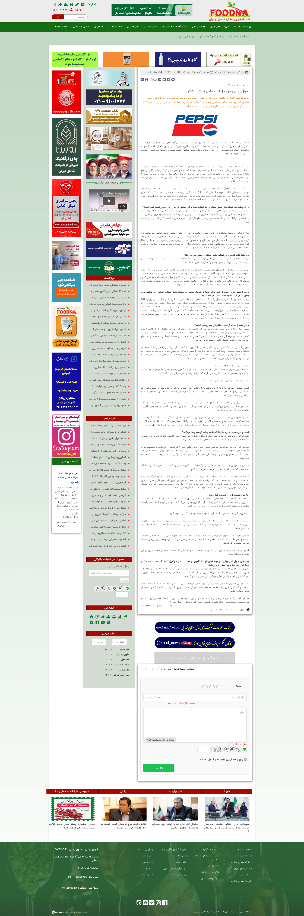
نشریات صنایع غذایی (241, 881)
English (92, 4)
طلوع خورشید (122, 654)
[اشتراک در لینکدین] (160, 78)
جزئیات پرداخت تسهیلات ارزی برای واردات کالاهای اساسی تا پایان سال (107, 514)
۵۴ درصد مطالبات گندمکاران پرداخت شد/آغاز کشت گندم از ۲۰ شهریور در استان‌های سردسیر (107, 533)
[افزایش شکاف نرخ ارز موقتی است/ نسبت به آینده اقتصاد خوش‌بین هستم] (124, 809)
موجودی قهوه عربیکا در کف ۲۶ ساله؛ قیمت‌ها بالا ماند (107, 476)
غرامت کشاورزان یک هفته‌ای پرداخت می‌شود (107, 445)
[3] (210, 686)
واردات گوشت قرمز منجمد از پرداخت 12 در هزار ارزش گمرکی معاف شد (107, 464)
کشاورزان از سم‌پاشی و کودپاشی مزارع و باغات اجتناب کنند (107, 432)
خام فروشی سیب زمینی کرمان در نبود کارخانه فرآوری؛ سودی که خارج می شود (107, 405)
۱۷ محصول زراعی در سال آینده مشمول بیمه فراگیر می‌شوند (107, 438)
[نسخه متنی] (146, 78)
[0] (142, 669)
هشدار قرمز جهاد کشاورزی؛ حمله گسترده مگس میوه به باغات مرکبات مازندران (107, 374)
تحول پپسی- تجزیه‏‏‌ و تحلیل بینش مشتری (225, 610)
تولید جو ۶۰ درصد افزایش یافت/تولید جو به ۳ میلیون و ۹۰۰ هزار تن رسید (107, 508)
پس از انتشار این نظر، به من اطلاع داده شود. (220, 759)
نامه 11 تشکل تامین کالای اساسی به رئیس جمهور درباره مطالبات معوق (107, 291)
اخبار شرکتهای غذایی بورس (173, 849)
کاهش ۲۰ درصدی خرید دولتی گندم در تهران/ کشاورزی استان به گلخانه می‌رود (107, 342)
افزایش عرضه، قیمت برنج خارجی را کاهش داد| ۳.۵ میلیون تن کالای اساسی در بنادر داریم (107, 495)
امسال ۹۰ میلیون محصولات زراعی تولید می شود (107, 399)
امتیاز (238, 686)
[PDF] (151, 78)
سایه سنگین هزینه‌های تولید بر (232, 36)
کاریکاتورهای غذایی (209, 878)
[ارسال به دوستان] (173, 78)
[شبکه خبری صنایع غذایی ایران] (229, 11)
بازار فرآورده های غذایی (174, 868)
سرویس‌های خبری (243, 868)
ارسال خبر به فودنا (177, 875)
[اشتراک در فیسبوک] (168, 78)
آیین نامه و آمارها (210, 849)
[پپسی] (195, 125)
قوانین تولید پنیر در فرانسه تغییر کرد (107, 546)
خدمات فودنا (147, 868)
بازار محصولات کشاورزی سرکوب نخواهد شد (107, 304)
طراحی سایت (81, 912)
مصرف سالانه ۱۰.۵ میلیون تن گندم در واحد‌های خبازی (107, 336)
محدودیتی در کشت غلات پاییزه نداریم (107, 367)
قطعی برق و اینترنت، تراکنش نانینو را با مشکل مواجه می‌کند (107, 520)
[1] (203, 686)
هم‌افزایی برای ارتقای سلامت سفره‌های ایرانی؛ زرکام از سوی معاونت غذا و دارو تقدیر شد (227, 827)
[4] (213, 686)
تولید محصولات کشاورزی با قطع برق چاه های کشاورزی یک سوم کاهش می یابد (107, 489)
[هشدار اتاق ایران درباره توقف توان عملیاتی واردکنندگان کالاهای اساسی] (175, 809)
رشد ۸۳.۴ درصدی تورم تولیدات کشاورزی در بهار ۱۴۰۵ (107, 386)
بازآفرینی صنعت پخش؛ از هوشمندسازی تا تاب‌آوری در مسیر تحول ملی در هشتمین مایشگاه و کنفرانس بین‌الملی (107, 323)
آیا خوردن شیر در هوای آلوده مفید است (107, 483)
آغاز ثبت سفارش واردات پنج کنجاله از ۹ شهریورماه (107, 539)
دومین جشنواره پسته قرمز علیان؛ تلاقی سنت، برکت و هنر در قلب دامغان (107, 285)
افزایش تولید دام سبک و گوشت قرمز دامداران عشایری (107, 502)
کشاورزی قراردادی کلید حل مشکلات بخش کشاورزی (107, 457)
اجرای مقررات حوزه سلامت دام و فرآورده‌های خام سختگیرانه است (107, 361)
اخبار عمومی (147, 862)
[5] (217, 686)
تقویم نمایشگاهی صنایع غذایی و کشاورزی (203, 857)
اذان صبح (124, 649)
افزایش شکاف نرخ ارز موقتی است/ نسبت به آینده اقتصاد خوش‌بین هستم (124, 826)
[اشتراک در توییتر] (164, 78)
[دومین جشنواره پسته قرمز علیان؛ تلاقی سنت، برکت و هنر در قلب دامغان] (72, 809)
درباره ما (182, 856)
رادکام (67, 912)
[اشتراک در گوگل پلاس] (155, 78)
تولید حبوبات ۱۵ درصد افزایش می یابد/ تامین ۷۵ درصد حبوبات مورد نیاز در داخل (107, 470)
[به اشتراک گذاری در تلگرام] (142, 78)
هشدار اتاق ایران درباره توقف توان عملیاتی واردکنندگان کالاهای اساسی (107, 355)
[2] (206, 686)
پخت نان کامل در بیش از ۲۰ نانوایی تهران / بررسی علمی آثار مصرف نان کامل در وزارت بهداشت (107, 451)
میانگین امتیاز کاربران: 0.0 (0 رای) (176, 669)
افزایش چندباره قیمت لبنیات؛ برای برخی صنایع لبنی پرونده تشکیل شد (107, 348)
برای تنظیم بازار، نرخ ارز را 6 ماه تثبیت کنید (107, 426)
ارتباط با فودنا (179, 862)
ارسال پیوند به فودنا (143, 849)
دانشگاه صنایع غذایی (241, 862)
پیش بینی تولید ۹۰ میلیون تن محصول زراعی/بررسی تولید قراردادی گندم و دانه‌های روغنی (107, 298)
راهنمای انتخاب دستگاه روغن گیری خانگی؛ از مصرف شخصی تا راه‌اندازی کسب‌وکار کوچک (107, 380)
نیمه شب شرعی (121, 675)
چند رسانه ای (146, 875)
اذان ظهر (125, 660)
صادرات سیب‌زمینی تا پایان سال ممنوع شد (107, 527)
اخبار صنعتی (147, 856)
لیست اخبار (246, 875)
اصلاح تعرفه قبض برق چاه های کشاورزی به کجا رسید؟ (107, 329)
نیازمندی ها (213, 866)
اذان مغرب (124, 670)
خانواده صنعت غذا (210, 872)
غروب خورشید (122, 665)
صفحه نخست (245, 849)
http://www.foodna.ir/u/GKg (66, 524)
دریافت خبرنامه (244, 856)
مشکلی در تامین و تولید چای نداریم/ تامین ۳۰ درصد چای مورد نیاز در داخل (107, 317)
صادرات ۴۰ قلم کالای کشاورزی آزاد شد (107, 393)
